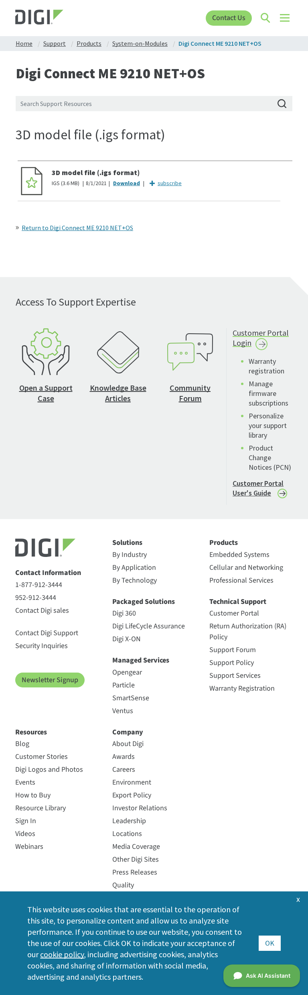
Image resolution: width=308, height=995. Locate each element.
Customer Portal (234, 613)
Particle (123, 685)
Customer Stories (41, 757)
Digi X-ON (126, 639)
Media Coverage (136, 847)
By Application (134, 568)
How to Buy (33, 795)
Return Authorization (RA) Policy (247, 631)
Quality (123, 885)
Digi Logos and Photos (49, 770)
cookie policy (62, 954)
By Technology (134, 580)
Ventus (122, 711)
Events (25, 782)
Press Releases (134, 872)
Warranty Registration (242, 688)
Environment (131, 782)
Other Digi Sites (135, 859)
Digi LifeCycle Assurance (148, 626)
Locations (127, 834)
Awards (123, 757)
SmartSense (130, 698)
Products (223, 542)
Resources (31, 732)
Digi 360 (124, 613)
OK (269, 943)
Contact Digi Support (46, 633)
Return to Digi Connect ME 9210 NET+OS (77, 228)
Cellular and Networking (246, 568)
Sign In (25, 821)
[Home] (50, 18)
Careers (123, 770)
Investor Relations (139, 808)
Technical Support (237, 601)
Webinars (29, 847)
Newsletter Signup (50, 680)
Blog (22, 744)
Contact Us (228, 18)
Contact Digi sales (42, 611)
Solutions (127, 542)
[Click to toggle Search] (266, 18)
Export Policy (131, 795)
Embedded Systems (239, 555)
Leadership (129, 821)
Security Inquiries (41, 646)
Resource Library (40, 808)
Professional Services (241, 580)
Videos (25, 834)
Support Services (235, 676)
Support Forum (232, 650)
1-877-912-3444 (38, 585)
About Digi (128, 744)
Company (127, 732)
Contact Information (48, 573)
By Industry (129, 555)
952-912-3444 (35, 598)
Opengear (127, 672)
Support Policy (231, 663)
